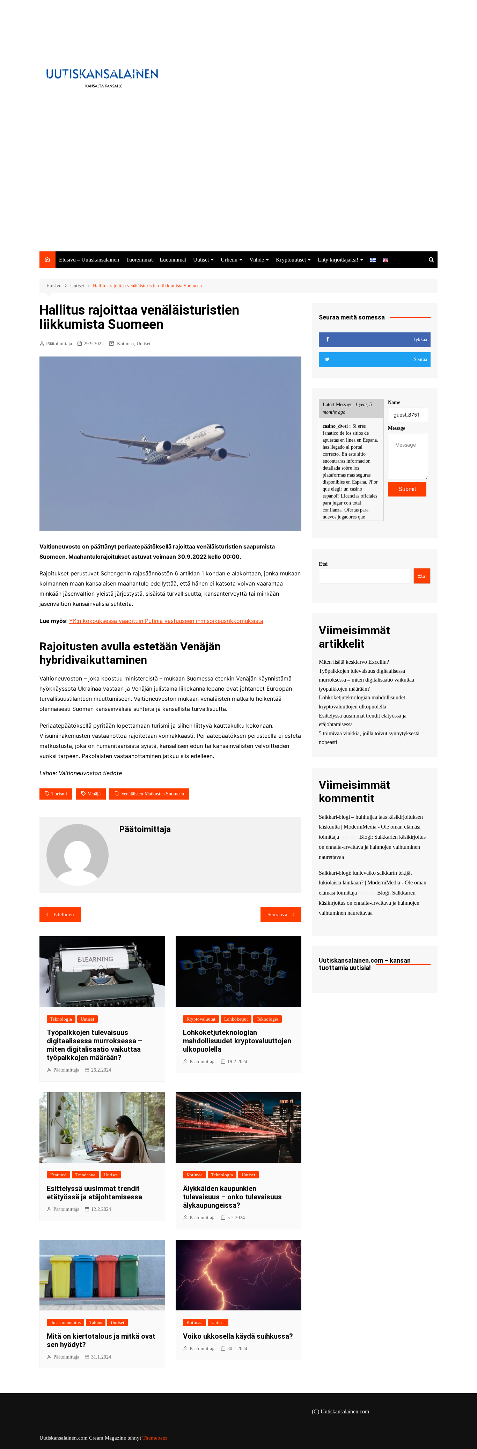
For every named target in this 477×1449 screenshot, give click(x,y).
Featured (58, 1174)
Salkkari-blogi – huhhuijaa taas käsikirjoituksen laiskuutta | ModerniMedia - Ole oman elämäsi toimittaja (371, 827)
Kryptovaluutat (200, 1019)
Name (394, 402)
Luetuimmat (173, 260)
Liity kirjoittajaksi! (338, 260)
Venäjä (94, 793)
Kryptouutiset (291, 260)
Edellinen (63, 914)
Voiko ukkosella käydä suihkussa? (238, 1336)
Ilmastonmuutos (65, 1322)
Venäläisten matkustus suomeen (152, 793)
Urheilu (229, 260)
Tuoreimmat (139, 260)
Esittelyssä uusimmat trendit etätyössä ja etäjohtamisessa (94, 1192)
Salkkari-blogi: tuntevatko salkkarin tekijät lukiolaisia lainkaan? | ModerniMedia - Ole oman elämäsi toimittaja (372, 883)
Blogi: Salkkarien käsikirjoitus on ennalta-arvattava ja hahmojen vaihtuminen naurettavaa (372, 847)
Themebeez (155, 1438)
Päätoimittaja (59, 343)
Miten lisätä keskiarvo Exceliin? (354, 662)
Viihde (256, 260)
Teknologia (61, 1019)
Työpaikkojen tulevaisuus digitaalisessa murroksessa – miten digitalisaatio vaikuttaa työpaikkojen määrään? (94, 1045)
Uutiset (201, 260)
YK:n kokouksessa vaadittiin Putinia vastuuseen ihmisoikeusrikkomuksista (166, 620)
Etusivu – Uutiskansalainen (89, 260)
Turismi (59, 793)
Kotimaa (125, 343)
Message (396, 428)
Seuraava (277, 914)
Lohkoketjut (236, 1019)
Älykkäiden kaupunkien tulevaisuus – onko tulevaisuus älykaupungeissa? (232, 1196)
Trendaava (85, 1174)
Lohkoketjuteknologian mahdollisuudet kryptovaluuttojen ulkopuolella (237, 1040)
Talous (95, 1322)
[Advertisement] (238, 199)
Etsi (323, 564)
